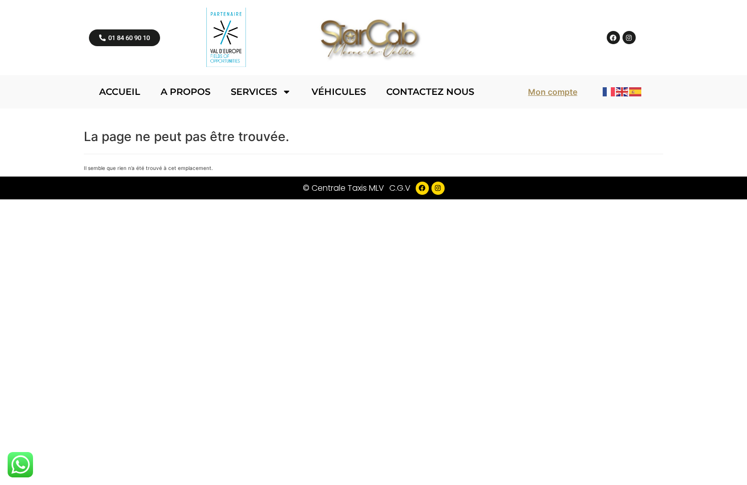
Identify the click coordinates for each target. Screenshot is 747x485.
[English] (622, 91)
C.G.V (400, 188)
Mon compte (552, 92)
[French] (609, 91)
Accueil (119, 91)
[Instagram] (629, 37)
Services (254, 91)
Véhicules (339, 91)
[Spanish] (635, 91)
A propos (185, 91)
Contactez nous (430, 91)
